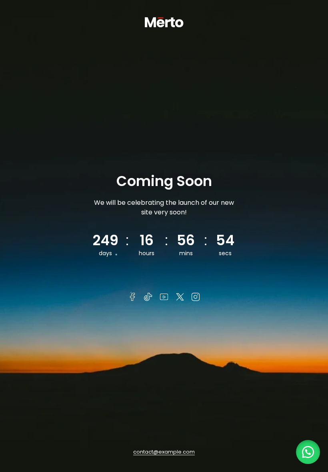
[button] (308, 452)
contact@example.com (164, 452)
